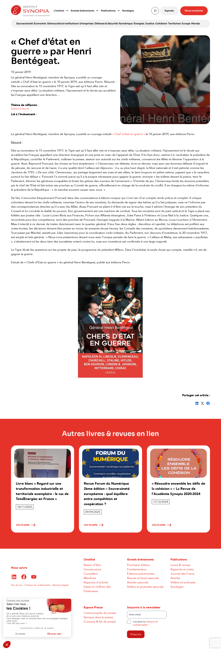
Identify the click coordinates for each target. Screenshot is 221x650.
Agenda (169, 10)
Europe (186, 23)
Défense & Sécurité (106, 23)
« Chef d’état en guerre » (128, 134)
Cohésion (161, 23)
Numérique (126, 23)
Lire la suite (23, 524)
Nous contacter (194, 10)
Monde (195, 23)
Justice (149, 23)
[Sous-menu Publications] (118, 10)
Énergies (139, 23)
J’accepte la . (145, 623)
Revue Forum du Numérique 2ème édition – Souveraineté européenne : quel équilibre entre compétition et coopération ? (107, 493)
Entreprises (87, 23)
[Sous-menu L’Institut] (67, 10)
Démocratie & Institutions (63, 23)
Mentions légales (61, 585)
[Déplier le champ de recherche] (155, 10)
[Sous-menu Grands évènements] (97, 10)
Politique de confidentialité (37, 585)
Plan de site (16, 585)
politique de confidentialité (145, 623)
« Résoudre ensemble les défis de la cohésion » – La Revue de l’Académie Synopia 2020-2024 (178, 488)
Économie (40, 23)
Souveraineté (24, 23)
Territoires (174, 23)
